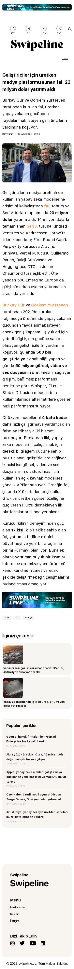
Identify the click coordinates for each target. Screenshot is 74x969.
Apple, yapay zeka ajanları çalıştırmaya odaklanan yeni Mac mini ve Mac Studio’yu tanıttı (36, 777)
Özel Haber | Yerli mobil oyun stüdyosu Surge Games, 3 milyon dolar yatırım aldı (34, 797)
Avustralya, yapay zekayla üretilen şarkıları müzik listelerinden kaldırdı (37, 814)
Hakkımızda (17, 907)
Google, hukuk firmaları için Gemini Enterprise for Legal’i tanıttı (31, 739)
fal (46, 206)
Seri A (32, 226)
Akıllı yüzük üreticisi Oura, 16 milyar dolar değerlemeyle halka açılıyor (35, 757)
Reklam (14, 914)
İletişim (14, 920)
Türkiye (28, 617)
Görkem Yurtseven (49, 305)
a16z (7, 617)
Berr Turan (7, 134)
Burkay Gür (13, 305)
